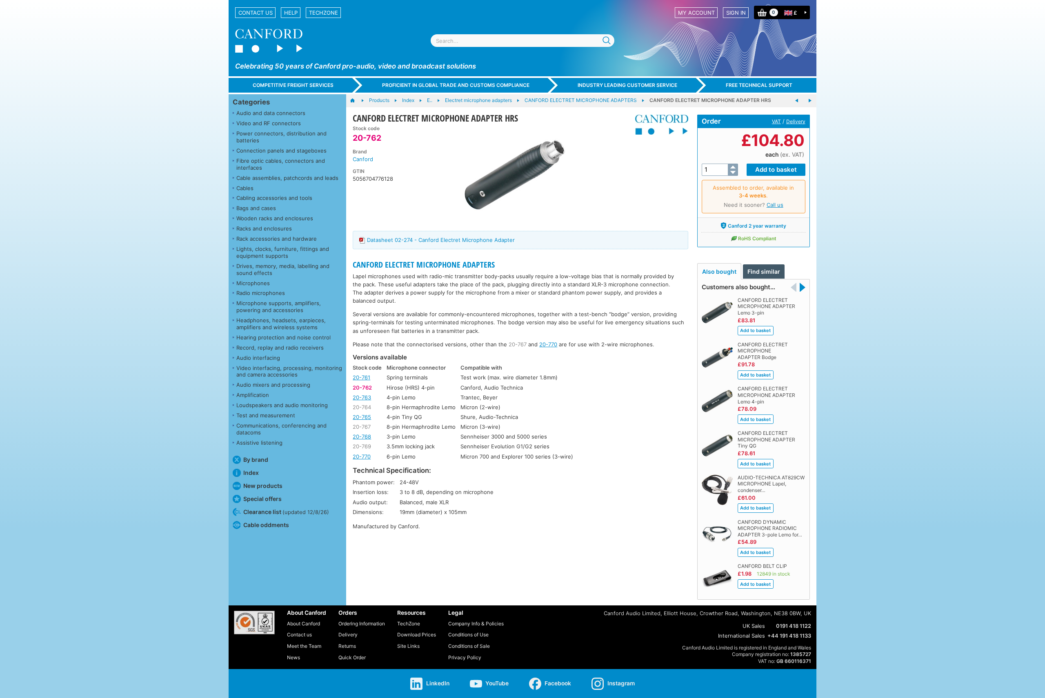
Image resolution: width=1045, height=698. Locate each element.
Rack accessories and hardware (276, 238)
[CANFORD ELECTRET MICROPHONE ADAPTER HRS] (515, 174)
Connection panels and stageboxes (281, 150)
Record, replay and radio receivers (280, 347)
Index (251, 472)
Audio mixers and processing (273, 384)
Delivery (795, 121)
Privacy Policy (464, 657)
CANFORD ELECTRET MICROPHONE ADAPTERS (424, 264)
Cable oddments (266, 524)
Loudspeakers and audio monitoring (282, 405)
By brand (255, 459)
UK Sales (754, 626)
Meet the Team (304, 646)
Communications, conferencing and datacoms (281, 429)
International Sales (741, 635)
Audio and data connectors (270, 113)
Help (291, 12)
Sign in (736, 12)
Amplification (252, 395)
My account (696, 12)
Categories (251, 102)
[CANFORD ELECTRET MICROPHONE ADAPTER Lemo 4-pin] (809, 100)
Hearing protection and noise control (283, 337)
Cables (244, 188)
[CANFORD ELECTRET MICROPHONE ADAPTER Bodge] (796, 100)
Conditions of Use (468, 635)
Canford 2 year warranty (757, 226)
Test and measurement (265, 415)
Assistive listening (259, 442)
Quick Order (352, 657)
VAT (776, 121)
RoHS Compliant (757, 238)
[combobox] (522, 40)
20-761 (361, 377)
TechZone (323, 12)
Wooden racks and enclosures (274, 218)
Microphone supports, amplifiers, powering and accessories (278, 306)
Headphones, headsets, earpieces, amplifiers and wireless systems (281, 323)
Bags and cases (256, 208)
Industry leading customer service (627, 85)
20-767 (518, 344)
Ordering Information (361, 623)
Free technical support (759, 85)
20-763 (362, 397)
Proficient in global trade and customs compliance (455, 85)
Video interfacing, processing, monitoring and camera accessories (289, 371)
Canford (363, 159)
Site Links (408, 646)
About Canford (303, 623)
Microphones (253, 283)
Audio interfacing (258, 358)
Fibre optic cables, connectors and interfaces (280, 164)
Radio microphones (260, 293)
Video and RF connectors (268, 123)
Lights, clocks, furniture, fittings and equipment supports (282, 252)
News (293, 657)
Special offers (262, 498)
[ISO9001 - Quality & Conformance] (254, 622)
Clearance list (286, 511)
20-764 (362, 407)
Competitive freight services (293, 85)
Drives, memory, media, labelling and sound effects (282, 269)
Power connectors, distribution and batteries (281, 137)
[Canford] (658, 125)
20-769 (362, 446)
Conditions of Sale (469, 646)
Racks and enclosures (264, 228)
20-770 (548, 344)
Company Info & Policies (476, 623)
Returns (347, 646)
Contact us (255, 12)
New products (262, 485)
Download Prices (416, 635)
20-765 (362, 417)
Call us (775, 205)
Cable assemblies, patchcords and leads (287, 178)
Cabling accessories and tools (274, 198)
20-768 (362, 436)
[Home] (356, 100)
